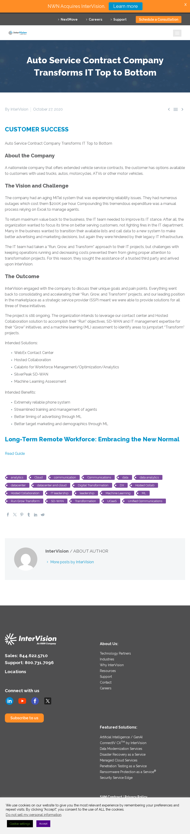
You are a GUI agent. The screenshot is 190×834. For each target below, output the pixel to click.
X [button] (185, 4)
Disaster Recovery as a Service (123, 754)
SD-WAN (57, 501)
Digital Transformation (93, 485)
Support (120, 19)
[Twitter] (15, 514)
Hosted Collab (144, 485)
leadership (87, 493)
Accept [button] (43, 823)
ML (144, 493)
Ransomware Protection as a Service (128, 772)
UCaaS (112, 501)
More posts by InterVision (72, 562)
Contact (105, 682)
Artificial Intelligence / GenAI (121, 737)
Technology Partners (115, 653)
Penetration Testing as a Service (123, 766)
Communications (99, 477)
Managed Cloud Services (118, 760)
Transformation (85, 501)
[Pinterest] (22, 514)
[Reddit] (42, 514)
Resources (108, 671)
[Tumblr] (29, 514)
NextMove (69, 19)
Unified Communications (145, 501)
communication (65, 477)
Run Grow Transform (25, 501)
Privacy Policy (136, 797)
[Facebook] (8, 514)
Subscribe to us (24, 718)
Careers (95, 19)
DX (122, 485)
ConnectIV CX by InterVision (123, 743)
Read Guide (15, 453)
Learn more (125, 6)
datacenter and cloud (51, 485)
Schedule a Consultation (158, 19)
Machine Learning (118, 493)
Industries (107, 659)
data (125, 477)
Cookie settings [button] (20, 823)
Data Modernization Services (121, 749)
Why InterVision (112, 665)
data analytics (149, 477)
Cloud (39, 477)
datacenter (18, 485)
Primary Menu (177, 33)
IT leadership (59, 493)
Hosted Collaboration (25, 493)
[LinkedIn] (36, 514)
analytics (17, 477)
